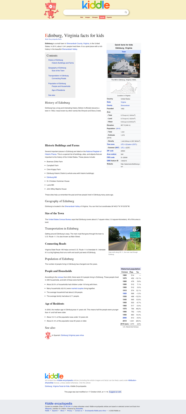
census (60, 277)
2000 (125, 317)
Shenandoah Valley (69, 49)
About (62, 410)
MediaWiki (79, 408)
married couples (77, 288)
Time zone (111, 144)
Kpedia (102, 17)
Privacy (69, 410)
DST (117, 147)
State (109, 102)
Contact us (78, 410)
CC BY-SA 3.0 (68, 406)
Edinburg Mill (52, 177)
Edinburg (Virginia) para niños (72, 335)
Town (124, 52)
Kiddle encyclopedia (65, 380)
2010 (118, 128)
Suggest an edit (115, 392)
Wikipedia (48, 408)
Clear (121, 12)
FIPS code (111, 157)
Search (125, 12)
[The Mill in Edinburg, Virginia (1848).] (124, 65)
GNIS (109, 161)
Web (81, 17)
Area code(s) (111, 154)
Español (109, 17)
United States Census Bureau (59, 219)
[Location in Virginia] (123, 87)
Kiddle (47, 410)
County (109, 105)
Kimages (95, 17)
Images (87, 17)
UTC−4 (123, 147)
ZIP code (110, 151)
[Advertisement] (93, 26)
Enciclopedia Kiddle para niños (95, 410)
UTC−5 (123, 144)
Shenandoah (125, 105)
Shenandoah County (74, 43)
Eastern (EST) (131, 144)
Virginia (123, 102)
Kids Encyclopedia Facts (53, 39)
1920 (125, 293)
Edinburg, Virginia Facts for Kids (57, 386)
